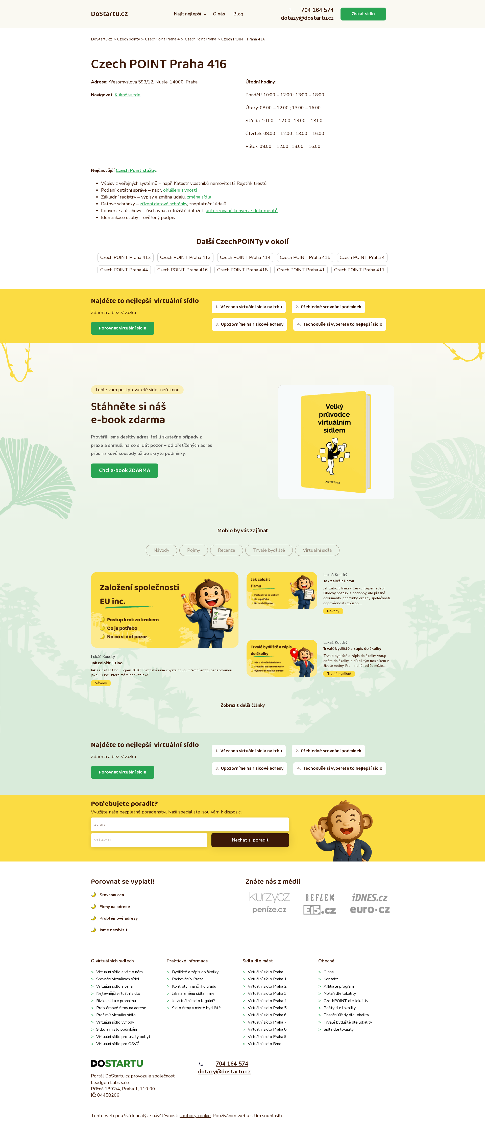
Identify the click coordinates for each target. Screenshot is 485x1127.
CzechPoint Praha (200, 39)
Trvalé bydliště (269, 550)
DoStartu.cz (109, 14)
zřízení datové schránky (163, 204)
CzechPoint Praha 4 (162, 39)
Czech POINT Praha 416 (243, 39)
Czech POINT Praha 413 (185, 257)
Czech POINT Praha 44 (124, 270)
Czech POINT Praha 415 (305, 257)
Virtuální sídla (317, 550)
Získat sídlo (363, 13)
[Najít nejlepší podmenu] (205, 14)
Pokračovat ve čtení (164, 670)
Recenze (226, 550)
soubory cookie (195, 1116)
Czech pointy (128, 39)
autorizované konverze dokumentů (242, 211)
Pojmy (193, 550)
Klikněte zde (127, 95)
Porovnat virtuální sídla (122, 328)
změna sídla (199, 197)
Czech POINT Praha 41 (301, 270)
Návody (161, 550)
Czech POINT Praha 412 (125, 257)
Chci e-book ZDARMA (124, 470)
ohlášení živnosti (180, 190)
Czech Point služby (136, 170)
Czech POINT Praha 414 (245, 257)
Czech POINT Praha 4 (362, 257)
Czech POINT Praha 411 (359, 270)
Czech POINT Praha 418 (242, 270)
